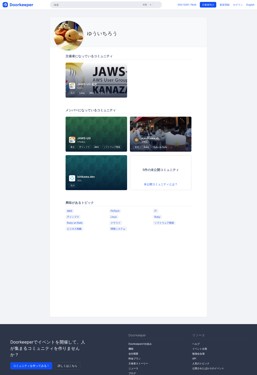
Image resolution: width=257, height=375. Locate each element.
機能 (130, 348)
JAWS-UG (84, 138)
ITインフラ (104, 93)
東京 (72, 147)
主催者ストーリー (138, 363)
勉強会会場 (198, 353)
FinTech (115, 210)
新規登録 (225, 4)
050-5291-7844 (187, 4)
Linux (82, 93)
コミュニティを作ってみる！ (31, 365)
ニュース (133, 368)
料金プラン (134, 358)
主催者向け (208, 4)
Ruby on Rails (160, 147)
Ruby (146, 147)
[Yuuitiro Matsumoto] (88, 41)
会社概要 (133, 353)
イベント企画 (199, 348)
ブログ (132, 373)
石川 (72, 93)
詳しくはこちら (67, 365)
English (250, 4)
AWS (91, 93)
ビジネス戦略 (74, 228)
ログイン (238, 4)
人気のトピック (200, 363)
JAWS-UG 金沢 (87, 84)
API (194, 358)
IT (155, 210)
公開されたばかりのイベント (208, 368)
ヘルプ (196, 343)
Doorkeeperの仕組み (140, 343)
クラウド (115, 222)
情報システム (118, 228)
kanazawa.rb (150, 138)
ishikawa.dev (86, 176)
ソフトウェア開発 (111, 147)
